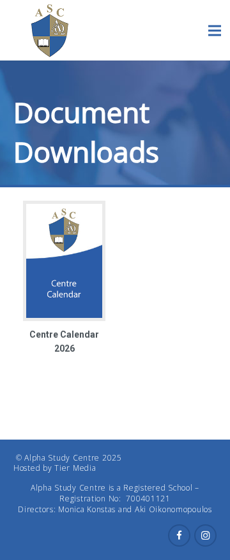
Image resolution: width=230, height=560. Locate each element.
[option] (64, 278)
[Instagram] (205, 535)
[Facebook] (179, 535)
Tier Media (75, 468)
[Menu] (214, 31)
